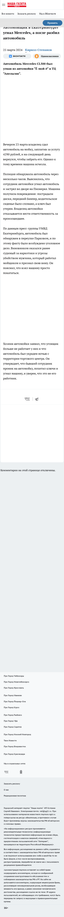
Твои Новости (10, 740)
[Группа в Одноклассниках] (47, 56)
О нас (6, 789)
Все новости (8, 13)
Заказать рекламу (26, 13)
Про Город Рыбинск (13, 715)
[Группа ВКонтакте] (17, 56)
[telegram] (37, 399)
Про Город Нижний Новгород (17, 734)
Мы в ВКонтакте (47, 13)
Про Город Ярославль (14, 688)
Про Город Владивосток (15, 746)
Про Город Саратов (12, 727)
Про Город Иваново (13, 695)
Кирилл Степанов (38, 50)
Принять (52, 22)
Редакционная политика (15, 795)
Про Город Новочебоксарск (16, 682)
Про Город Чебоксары (14, 676)
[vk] (27, 399)
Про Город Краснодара (14, 754)
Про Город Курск (11, 707)
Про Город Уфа (11, 721)
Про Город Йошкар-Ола (15, 701)
